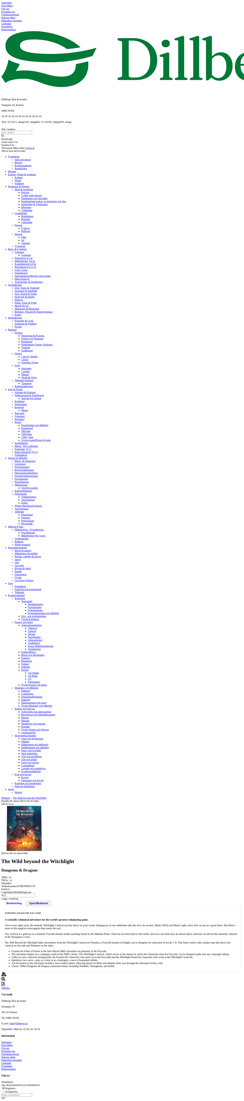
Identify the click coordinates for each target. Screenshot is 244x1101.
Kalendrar (20, 598)
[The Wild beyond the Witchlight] (24, 828)
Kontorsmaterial (23, 165)
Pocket (18, 326)
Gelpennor (20, 464)
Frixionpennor (22, 467)
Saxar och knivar (30, 762)
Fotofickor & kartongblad (28, 589)
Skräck (18, 353)
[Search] (2, 136)
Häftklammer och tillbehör (35, 747)
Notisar (25, 664)
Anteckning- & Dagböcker (29, 282)
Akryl (18, 559)
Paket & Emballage (25, 786)
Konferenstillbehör (31, 771)
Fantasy (19, 332)
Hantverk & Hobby (25, 296)
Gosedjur (26, 255)
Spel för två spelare (31, 398)
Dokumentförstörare (31, 696)
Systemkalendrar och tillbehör (43, 613)
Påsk (23, 237)
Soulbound (27, 350)
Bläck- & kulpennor (25, 461)
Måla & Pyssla (15, 526)
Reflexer (25, 231)
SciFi (17, 365)
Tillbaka (5, 988)
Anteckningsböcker (31, 625)
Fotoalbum (20, 586)
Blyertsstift (27, 523)
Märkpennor (21, 485)
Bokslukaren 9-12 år (25, 267)
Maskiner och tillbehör (26, 687)
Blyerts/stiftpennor (24, 470)
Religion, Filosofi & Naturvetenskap (34, 311)
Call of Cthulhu (29, 356)
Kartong (25, 658)
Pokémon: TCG (23, 449)
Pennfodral (27, 514)
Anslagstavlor (28, 732)
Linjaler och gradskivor (33, 768)
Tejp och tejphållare (31, 756)
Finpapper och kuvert (32, 780)
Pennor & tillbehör (17, 458)
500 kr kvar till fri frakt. (13, 151)
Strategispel (21, 404)
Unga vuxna (21, 270)
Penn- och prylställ (31, 750)
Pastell (18, 571)
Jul (22, 240)
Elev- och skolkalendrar (33, 616)
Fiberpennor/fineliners (26, 473)
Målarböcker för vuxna (33, 535)
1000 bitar (26, 434)
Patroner (25, 517)
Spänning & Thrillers (26, 323)
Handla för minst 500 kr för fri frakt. (20, 802)
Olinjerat (32, 628)
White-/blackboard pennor (28, 505)
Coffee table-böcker (31, 195)
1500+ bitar (27, 437)
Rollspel (12, 329)
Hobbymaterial (22, 544)
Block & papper (23, 550)
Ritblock (19, 541)
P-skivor (25, 228)
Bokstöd (25, 219)
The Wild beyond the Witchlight (29, 798)
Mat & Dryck (22, 305)
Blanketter (26, 661)
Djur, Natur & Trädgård (27, 288)
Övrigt (18, 577)
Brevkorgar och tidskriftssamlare (38, 714)
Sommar (25, 243)
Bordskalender (35, 604)
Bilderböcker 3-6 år (25, 261)
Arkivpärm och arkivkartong (36, 711)
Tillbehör (19, 511)
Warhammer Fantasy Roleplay (37, 344)
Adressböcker (35, 640)
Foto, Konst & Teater (26, 293)
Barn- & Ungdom (17, 249)
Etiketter (25, 667)
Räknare (25, 690)
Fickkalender (34, 607)
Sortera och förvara (25, 708)
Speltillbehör (21, 443)
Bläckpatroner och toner (33, 702)
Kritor (24, 502)
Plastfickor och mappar (33, 723)
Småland (19, 183)
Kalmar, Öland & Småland (22, 174)
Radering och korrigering (28, 783)
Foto (10, 583)
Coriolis (25, 371)
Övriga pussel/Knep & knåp (36, 440)
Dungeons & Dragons (32, 335)
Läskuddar (26, 222)
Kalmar (18, 177)
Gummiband (27, 765)
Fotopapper (34, 681)
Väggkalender (35, 610)
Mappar (25, 720)
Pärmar (25, 717)
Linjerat (32, 631)
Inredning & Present (18, 186)
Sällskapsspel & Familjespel (29, 395)
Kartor (18, 314)
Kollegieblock (28, 652)
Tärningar (26, 383)
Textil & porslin (29, 487)
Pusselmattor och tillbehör (34, 425)
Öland (18, 180)
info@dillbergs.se (18, 1023)
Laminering (27, 693)
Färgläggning (22, 538)
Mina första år (22, 279)
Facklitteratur (15, 285)
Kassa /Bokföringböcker (40, 646)
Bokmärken (27, 216)
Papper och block (24, 622)
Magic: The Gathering (26, 446)
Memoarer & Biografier (27, 308)
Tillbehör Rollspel (24, 380)
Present (18, 225)
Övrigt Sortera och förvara (35, 729)
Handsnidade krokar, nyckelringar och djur (43, 201)
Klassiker (19, 419)
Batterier (25, 699)
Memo (24, 410)
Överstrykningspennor (26, 476)
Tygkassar (20, 246)
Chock (24, 359)
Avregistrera (11, 1091)
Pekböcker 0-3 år (24, 258)
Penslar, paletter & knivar (28, 556)
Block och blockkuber (32, 655)
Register (25, 726)
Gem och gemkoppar (32, 738)
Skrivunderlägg (29, 753)
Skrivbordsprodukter (25, 735)
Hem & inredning (24, 189)
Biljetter (12, 171)
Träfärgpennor (28, 496)
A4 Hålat (33, 676)
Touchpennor (22, 508)
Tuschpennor (28, 499)
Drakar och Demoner (32, 338)
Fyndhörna (13, 156)
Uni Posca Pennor (24, 580)
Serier (11, 789)
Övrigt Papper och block (34, 684)
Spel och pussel (23, 159)
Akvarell (19, 565)
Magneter (26, 207)
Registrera (10, 1088)
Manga (18, 792)
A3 (29, 679)
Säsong (18, 234)
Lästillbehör (21, 213)
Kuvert (25, 777)
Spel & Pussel (15, 389)
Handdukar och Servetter (34, 198)
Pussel (18, 422)
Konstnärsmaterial (17, 547)
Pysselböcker (28, 532)
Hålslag (25, 741)
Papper (25, 670)
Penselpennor (22, 482)
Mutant (25, 374)
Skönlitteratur (15, 317)
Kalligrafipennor (23, 490)
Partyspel (19, 413)
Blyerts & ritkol (23, 568)
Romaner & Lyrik (24, 320)
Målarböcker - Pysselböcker (29, 529)
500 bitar (26, 431)
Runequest (26, 341)
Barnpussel (27, 428)
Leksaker (19, 252)
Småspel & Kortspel (25, 392)
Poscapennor (21, 479)
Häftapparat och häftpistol (34, 744)
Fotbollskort (21, 455)
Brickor (25, 192)
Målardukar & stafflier (26, 553)
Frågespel (20, 416)
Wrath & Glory (29, 377)
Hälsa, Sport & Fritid (26, 302)
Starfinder (26, 368)
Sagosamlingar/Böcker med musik (32, 276)
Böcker (18, 162)
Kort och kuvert (23, 774)
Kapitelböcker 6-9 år (25, 264)
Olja (17, 562)
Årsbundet (26, 601)
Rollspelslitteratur (24, 386)
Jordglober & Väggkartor (34, 204)
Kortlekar (20, 401)
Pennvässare (27, 520)
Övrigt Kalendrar (30, 619)
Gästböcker (34, 643)
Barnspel (19, 407)
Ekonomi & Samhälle (26, 291)
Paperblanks (34, 637)
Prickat (31, 634)
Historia (19, 299)
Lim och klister (29, 759)
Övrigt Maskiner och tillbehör (36, 705)
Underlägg (26, 210)
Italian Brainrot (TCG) (26, 452)
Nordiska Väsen (29, 362)
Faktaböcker (21, 273)
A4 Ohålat (33, 673)
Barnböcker (21, 168)
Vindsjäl (25, 347)
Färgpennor (21, 493)
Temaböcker (34, 649)
